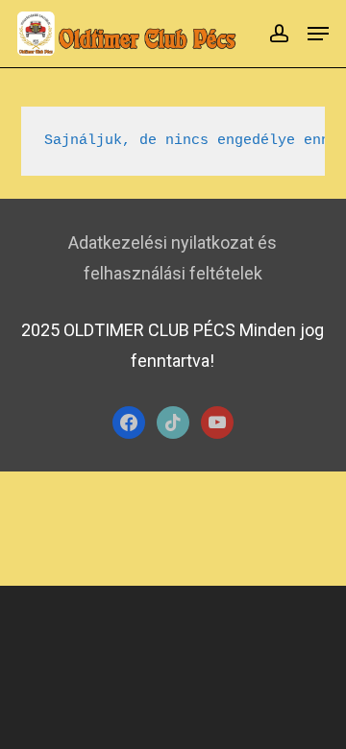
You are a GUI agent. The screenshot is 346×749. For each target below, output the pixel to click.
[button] (318, 33)
